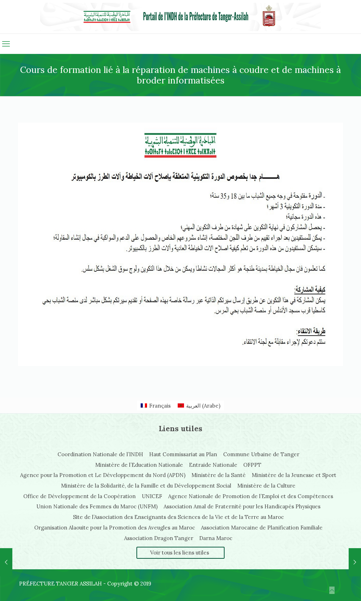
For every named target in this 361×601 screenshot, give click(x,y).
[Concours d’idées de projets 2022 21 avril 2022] (355, 562)
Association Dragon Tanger (158, 538)
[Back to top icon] (332, 590)
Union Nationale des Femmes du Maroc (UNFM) (97, 506)
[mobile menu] (6, 44)
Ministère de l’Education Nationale (139, 464)
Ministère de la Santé (218, 475)
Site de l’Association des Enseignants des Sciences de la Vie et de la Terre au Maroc (178, 517)
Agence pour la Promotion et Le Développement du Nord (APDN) (102, 475)
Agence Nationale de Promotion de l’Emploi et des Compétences (250, 496)
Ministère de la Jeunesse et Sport (294, 475)
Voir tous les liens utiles (179, 552)
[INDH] (180, 16)
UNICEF (152, 496)
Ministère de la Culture (266, 485)
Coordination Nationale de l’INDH (100, 454)
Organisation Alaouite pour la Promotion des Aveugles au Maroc (114, 527)
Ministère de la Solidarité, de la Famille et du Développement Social (146, 485)
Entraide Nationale (213, 464)
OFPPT (252, 464)
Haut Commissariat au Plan (183, 454)
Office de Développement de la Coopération (79, 496)
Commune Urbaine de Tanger (261, 454)
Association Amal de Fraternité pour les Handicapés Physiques (242, 506)
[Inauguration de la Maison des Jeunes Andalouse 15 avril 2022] (6, 562)
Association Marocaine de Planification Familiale (262, 527)
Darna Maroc (215, 538)
